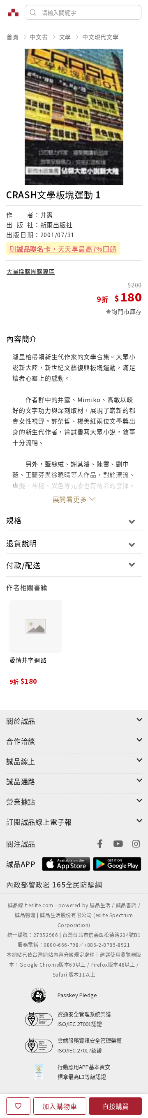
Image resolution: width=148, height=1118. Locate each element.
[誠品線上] (13, 12)
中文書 (39, 37)
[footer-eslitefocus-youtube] (118, 842)
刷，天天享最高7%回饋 (63, 249)
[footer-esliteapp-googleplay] (117, 863)
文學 (65, 37)
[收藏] (18, 1106)
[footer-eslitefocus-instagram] (136, 842)
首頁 (13, 37)
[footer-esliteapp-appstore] (66, 863)
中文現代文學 (100, 37)
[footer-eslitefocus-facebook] (100, 842)
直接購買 (115, 1106)
